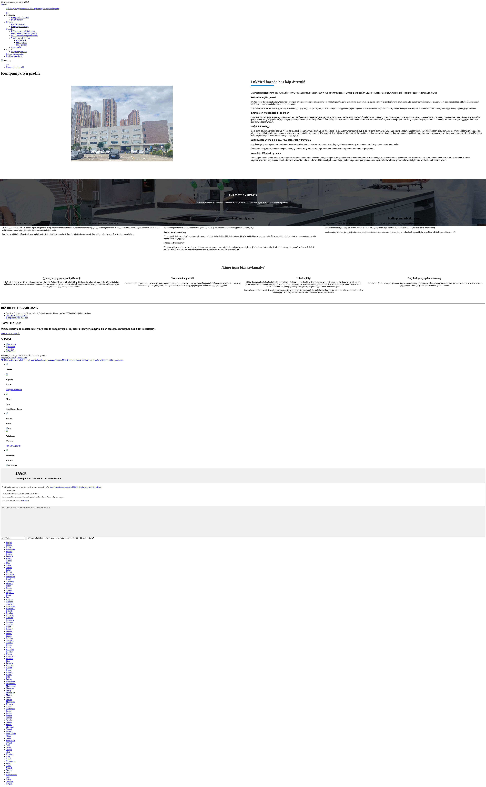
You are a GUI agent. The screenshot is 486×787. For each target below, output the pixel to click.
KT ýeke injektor (27, 360)
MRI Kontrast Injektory (71, 360)
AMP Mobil (22, 358)
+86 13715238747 (13, 446)
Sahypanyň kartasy (8, 358)
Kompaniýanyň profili (20, 17)
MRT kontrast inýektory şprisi (112, 360)
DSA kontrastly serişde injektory (24, 33)
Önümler (9, 29)
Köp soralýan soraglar (15, 54)
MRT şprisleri (21, 45)
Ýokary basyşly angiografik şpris (48, 360)
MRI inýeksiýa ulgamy (10, 360)
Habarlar (9, 22)
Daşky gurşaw (17, 20)
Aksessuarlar (16, 47)
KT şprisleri (21, 40)
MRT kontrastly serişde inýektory (24, 36)
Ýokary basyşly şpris (90, 360)
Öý (7, 13)
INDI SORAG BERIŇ (10, 333)
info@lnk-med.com (14, 390)
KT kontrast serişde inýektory (23, 31)
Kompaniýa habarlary (19, 27)
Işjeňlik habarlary (18, 24)
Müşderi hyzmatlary (19, 52)
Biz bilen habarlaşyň (14, 56)
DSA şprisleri (21, 42)
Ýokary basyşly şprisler (20, 38)
